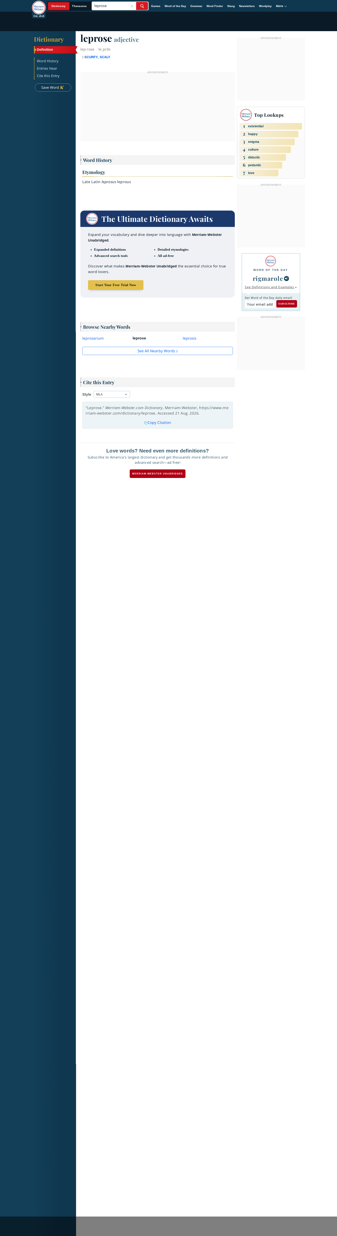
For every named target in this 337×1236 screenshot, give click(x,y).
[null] (286, 278)
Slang (231, 6)
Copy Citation (159, 422)
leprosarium (93, 338)
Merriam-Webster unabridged (157, 473)
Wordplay (265, 6)
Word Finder (215, 6)
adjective (126, 39)
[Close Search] (132, 6)
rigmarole (268, 278)
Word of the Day (175, 6)
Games (155, 6)
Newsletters (247, 6)
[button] (281, 6)
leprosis (189, 338)
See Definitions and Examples (269, 287)
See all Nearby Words (156, 350)
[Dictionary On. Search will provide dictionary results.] (69, 6)
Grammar (196, 6)
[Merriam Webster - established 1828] (39, 5)
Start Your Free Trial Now (115, 285)
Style (86, 394)
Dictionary (49, 39)
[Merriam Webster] (270, 261)
